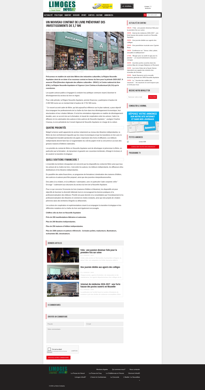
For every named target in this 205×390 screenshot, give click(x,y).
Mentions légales (102, 369)
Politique (58, 15)
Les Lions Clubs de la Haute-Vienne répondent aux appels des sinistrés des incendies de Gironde (142, 70)
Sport (83, 15)
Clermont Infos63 (134, 373)
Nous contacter (135, 369)
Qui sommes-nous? (118, 369)
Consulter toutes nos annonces (143, 147)
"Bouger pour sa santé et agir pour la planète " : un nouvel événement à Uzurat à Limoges (142, 58)
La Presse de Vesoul (78, 373)
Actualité (48, 15)
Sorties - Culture (95, 15)
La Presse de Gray (95, 373)
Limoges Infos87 (80, 377)
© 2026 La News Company (57, 386)
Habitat (68, 15)
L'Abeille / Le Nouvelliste (131, 377)
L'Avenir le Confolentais (98, 377)
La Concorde (114, 377)
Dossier (76, 15)
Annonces (108, 15)
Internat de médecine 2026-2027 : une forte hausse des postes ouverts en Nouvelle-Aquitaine (142, 35)
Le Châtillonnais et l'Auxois (115, 373)
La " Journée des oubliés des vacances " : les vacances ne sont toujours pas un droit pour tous (143, 82)
